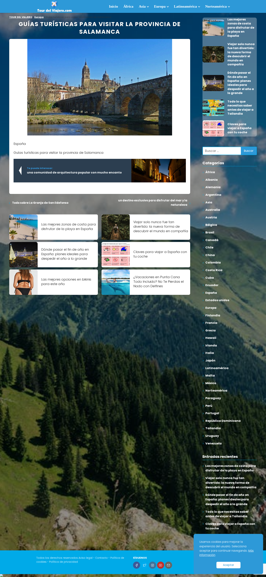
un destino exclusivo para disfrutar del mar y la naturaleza (152, 202)
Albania (211, 180)
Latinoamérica (185, 6)
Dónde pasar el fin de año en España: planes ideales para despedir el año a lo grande (227, 499)
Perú (208, 406)
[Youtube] (160, 565)
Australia (212, 210)
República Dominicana (223, 421)
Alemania (213, 187)
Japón (210, 360)
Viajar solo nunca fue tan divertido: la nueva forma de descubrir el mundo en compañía (230, 482)
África (128, 6)
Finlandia (212, 315)
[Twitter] (144, 565)
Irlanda (211, 345)
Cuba (209, 278)
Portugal (212, 413)
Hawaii (210, 338)
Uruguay (212, 436)
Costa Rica (213, 270)
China (210, 255)
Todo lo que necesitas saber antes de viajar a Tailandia (227, 514)
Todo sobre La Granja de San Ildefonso (40, 203)
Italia (209, 353)
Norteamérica (216, 6)
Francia (211, 323)
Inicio (113, 6)
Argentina (213, 195)
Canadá (211, 240)
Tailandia (213, 428)
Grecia (210, 330)
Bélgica (211, 225)
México (210, 383)
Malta (210, 376)
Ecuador (211, 285)
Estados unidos (217, 300)
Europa (160, 6)
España (211, 293)
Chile (209, 248)
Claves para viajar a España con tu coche (230, 526)
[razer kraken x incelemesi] (133, 575)
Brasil (209, 232)
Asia (142, 6)
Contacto (101, 558)
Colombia (213, 263)
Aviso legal (85, 558)
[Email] (168, 565)
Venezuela (213, 443)
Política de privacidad (63, 562)
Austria (211, 217)
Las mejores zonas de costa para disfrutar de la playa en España (230, 468)
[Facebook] (136, 565)
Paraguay (213, 398)
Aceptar (228, 565)
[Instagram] (152, 565)
